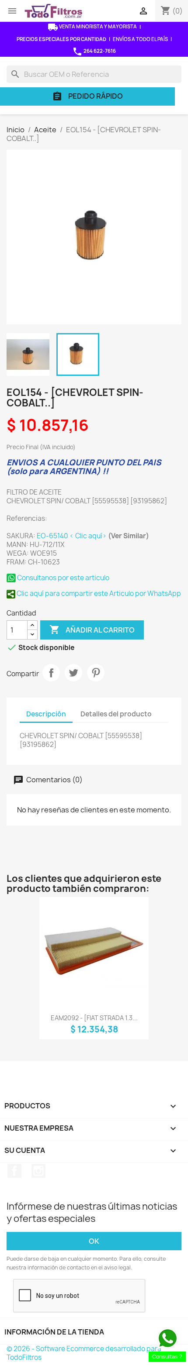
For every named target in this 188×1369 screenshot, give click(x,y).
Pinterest (95, 672)
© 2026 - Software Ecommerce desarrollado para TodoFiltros (84, 1353)
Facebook (14, 1171)
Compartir (51, 672)
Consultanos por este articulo (62, 577)
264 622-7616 (94, 51)
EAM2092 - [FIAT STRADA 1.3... (94, 1018)
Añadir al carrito (92, 629)
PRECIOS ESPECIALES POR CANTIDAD (61, 39)
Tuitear (73, 672)
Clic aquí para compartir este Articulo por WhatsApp (98, 593)
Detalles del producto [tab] (116, 714)
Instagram (38, 1171)
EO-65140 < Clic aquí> (72, 535)
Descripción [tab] (46, 714)
